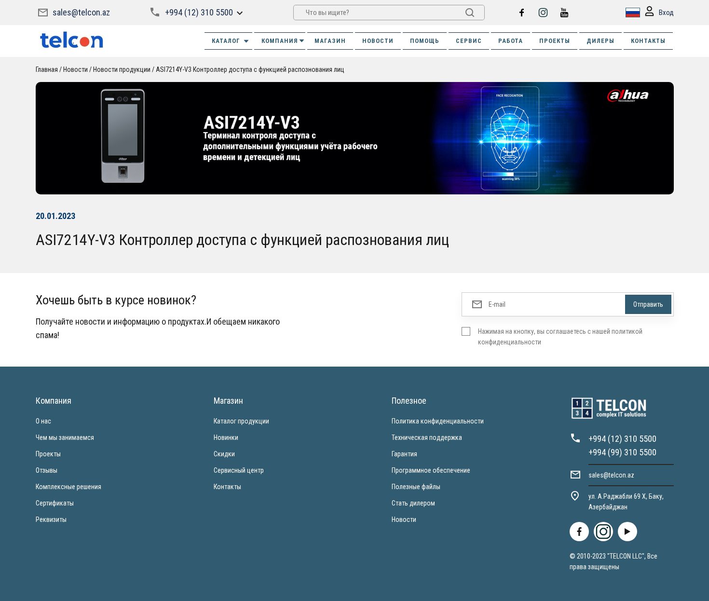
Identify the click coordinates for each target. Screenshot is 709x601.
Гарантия (404, 454)
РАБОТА (510, 40)
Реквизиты (51, 519)
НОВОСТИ (378, 40)
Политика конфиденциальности (438, 421)
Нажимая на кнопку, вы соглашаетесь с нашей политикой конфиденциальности (560, 337)
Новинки (226, 437)
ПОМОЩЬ (424, 40)
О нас (43, 421)
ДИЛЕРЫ (600, 40)
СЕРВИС (469, 40)
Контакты (227, 487)
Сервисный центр (239, 470)
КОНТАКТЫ (648, 40)
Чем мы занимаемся (65, 437)
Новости (404, 519)
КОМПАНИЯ (279, 40)
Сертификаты (55, 503)
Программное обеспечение (431, 470)
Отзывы (46, 470)
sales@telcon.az (81, 12)
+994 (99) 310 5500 (622, 452)
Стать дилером (413, 503)
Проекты (48, 454)
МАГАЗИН (330, 40)
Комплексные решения (68, 487)
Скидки (224, 454)
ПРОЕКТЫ (554, 40)
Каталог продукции (241, 421)
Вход (666, 12)
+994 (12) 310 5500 (199, 12)
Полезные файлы (416, 487)
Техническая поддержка (427, 437)
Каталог (226, 40)
